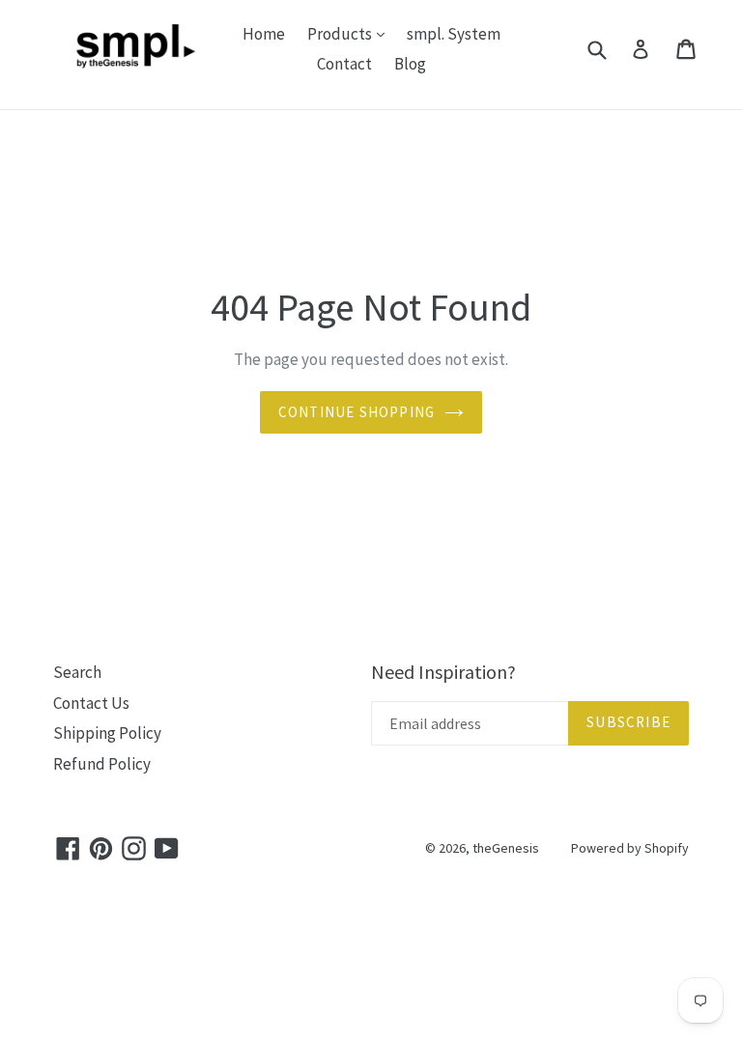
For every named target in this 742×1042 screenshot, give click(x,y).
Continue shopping (356, 412)
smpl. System (453, 33)
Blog (410, 63)
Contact (344, 63)
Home (264, 33)
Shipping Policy (107, 733)
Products (350, 33)
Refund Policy (102, 763)
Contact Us (91, 703)
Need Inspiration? (443, 672)
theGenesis (505, 848)
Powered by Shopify (630, 848)
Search (77, 672)
